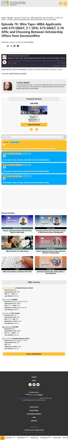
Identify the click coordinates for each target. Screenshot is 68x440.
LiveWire (2, 438)
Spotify (23, 74)
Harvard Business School (22, 437)
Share (63, 66)
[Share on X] (11, 46)
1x (12, 63)
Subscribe (57, 66)
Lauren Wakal (28, 42)
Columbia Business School (8, 437)
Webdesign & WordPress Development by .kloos (34, 432)
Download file (6, 69)
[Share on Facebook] (15, 46)
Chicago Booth (56, 437)
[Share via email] (18, 46)
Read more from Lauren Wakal (27, 88)
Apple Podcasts (14, 74)
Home (3, 18)
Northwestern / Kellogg (45, 437)
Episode (10, 18)
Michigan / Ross (33, 437)
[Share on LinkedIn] (8, 46)
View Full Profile (34, 125)
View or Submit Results (34, 354)
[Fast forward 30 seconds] (15, 63)
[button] (31, 129)
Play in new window (19, 69)
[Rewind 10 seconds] (9, 63)
